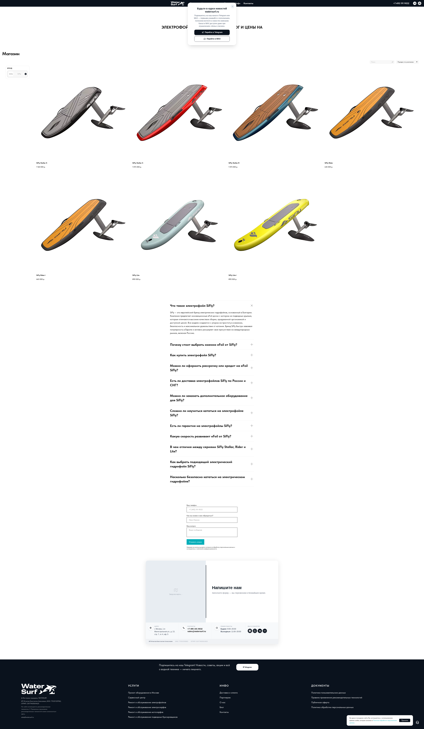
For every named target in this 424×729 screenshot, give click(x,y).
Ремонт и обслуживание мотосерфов (145, 712)
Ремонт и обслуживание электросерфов (147, 707)
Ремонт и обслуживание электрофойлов (147, 702)
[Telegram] (250, 631)
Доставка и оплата (229, 692)
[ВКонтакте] (260, 631)
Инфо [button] (237, 3)
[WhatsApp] (255, 631)
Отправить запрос (195, 542)
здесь (23, 714)
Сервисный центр (136, 697)
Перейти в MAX (214, 39)
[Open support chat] (417, 722)
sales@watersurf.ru (196, 631)
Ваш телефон (192, 505)
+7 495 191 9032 (401, 3)
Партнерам (225, 697)
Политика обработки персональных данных (332, 707)
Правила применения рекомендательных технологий (336, 697)
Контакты (248, 3)
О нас (222, 702)
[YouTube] (265, 631)
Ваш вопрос (191, 526)
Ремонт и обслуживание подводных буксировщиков (152, 717)
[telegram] (414, 3)
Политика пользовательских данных (328, 692)
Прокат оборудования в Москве (143, 692)
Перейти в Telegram (213, 32)
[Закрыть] (233, 6)
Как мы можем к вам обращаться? (200, 516)
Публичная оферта (320, 702)
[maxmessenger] (419, 3)
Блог (222, 707)
